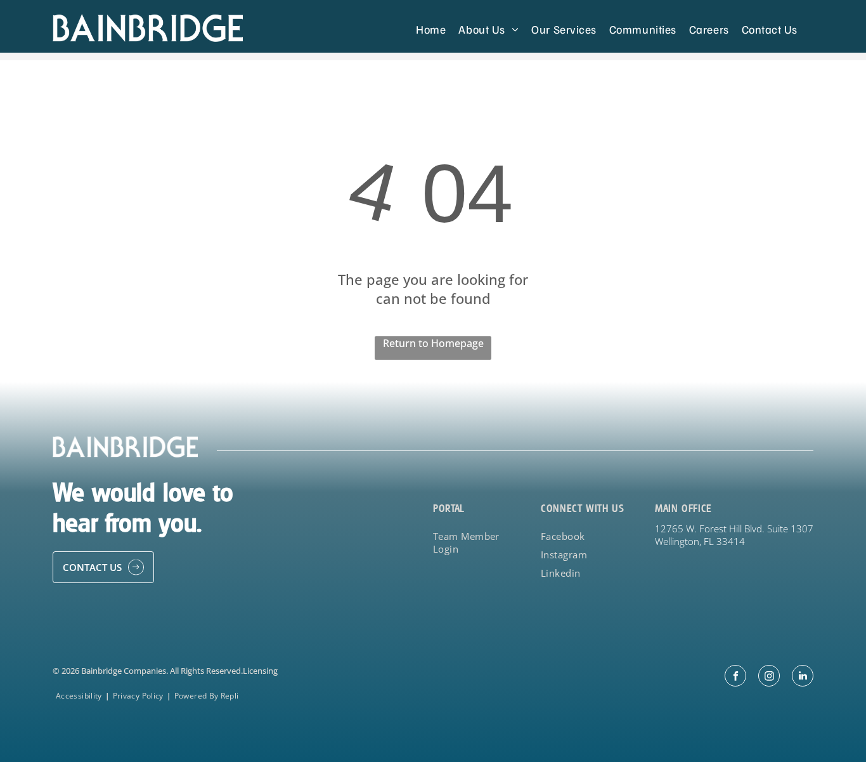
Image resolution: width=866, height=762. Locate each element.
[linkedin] (802, 677)
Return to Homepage (433, 343)
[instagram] (769, 677)
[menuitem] (431, 28)
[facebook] (735, 677)
